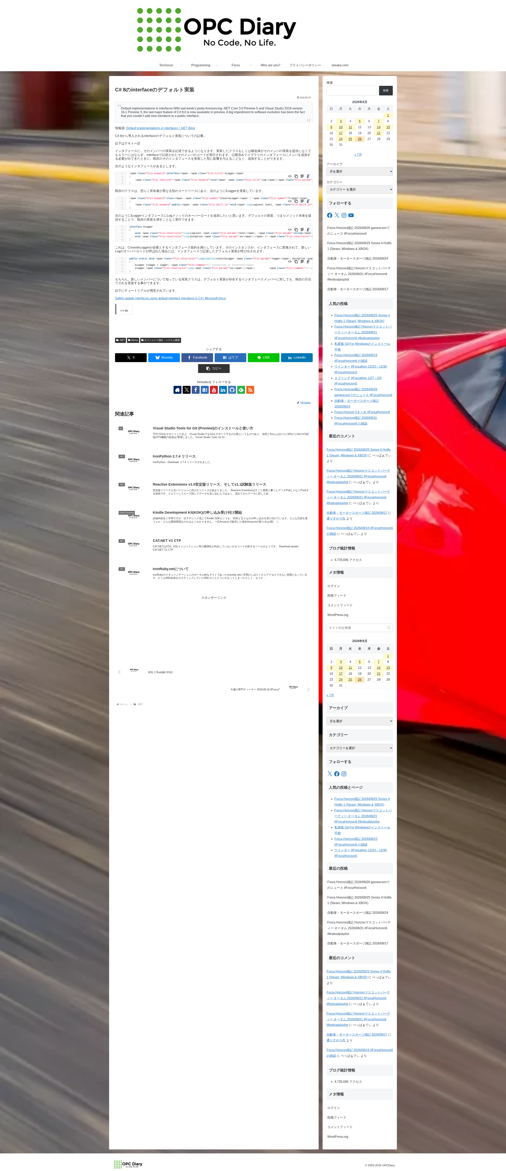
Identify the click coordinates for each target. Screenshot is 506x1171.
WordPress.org (337, 615)
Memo (134, 340)
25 (350, 139)
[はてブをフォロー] (205, 390)
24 (341, 139)
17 (341, 133)
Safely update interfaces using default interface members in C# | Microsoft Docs (170, 298)
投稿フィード (336, 595)
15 (388, 127)
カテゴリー (334, 182)
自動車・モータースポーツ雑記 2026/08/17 (357, 289)
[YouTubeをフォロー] (214, 390)
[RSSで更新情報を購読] (250, 390)
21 (378, 133)
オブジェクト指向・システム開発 (162, 340)
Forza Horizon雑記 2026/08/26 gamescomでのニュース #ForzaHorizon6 (358, 230)
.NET (122, 340)
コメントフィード (340, 605)
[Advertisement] (214, 628)
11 (350, 127)
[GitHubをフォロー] (232, 390)
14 (378, 127)
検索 (330, 82)
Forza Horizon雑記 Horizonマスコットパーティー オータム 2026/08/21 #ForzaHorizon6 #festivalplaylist (359, 274)
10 (341, 127)
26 (360, 139)
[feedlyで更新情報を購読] (241, 390)
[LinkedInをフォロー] (223, 390)
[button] (214, 368)
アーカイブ (334, 164)
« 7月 (358, 154)
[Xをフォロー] (187, 390)
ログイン (333, 586)
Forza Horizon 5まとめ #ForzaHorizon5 (362, 412)
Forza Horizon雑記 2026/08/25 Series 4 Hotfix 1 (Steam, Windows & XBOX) (359, 246)
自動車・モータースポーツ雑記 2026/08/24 (357, 258)
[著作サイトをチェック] (177, 390)
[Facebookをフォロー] (196, 390)
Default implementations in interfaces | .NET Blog (160, 128)
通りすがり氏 (336, 518)
